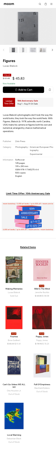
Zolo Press (20, 141)
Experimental (36, 154)
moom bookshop (9, 4)
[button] (52, 50)
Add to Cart (25, 89)
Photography (21, 147)
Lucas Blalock (10, 65)
